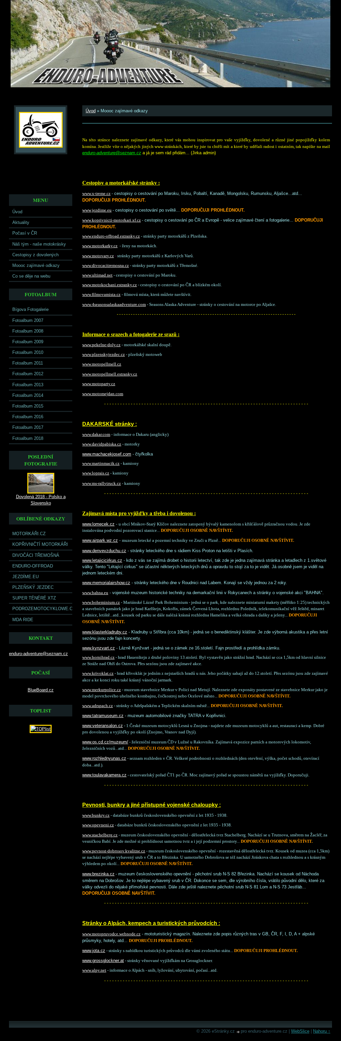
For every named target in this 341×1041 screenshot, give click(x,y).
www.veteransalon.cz (102, 725)
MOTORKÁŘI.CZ (29, 533)
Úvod (17, 211)
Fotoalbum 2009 (27, 341)
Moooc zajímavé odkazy (36, 265)
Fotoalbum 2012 (27, 373)
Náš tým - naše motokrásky (39, 244)
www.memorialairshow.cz (106, 582)
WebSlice (300, 1031)
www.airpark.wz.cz (100, 540)
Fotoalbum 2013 (27, 384)
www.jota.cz (93, 950)
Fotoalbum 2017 (27, 427)
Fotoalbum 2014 (27, 395)
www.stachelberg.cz (100, 835)
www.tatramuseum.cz (103, 715)
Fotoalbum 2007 (27, 320)
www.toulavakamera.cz (104, 774)
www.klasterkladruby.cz (104, 631)
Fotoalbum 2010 (27, 352)
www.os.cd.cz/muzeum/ (105, 741)
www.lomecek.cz (98, 523)
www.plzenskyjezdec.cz (103, 354)
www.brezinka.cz (98, 873)
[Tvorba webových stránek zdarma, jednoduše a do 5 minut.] (238, 1031)
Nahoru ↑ (321, 1031)
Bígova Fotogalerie (30, 309)
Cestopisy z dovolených (35, 254)
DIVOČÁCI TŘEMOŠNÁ (35, 555)
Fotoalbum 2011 (27, 363)
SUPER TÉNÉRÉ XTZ (34, 597)
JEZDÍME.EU (25, 576)
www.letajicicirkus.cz (102, 560)
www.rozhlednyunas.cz (104, 758)
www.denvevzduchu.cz (104, 550)
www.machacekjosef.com (106, 454)
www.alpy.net (94, 970)
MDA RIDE (22, 619)
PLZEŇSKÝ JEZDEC (33, 587)
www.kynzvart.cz (98, 647)
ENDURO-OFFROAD (32, 565)
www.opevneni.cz (98, 825)
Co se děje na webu (31, 276)
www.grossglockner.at (103, 960)
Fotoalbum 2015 (27, 406)
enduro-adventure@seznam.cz (38, 653)
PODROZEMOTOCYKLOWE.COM (42, 608)
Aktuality (20, 222)
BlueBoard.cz (41, 689)
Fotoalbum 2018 (27, 438)
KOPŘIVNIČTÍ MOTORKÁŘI (40, 544)
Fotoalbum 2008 (27, 331)
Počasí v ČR (24, 233)
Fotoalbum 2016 (27, 416)
